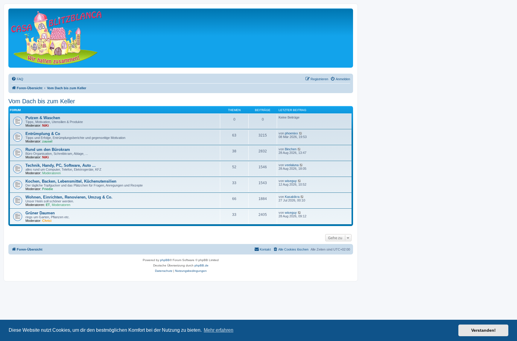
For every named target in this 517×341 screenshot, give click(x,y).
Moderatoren (51, 173)
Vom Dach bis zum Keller (41, 101)
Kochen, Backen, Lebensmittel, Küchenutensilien (70, 181)
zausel (47, 141)
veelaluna (292, 165)
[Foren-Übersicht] (56, 38)
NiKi (45, 125)
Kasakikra (292, 196)
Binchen (290, 149)
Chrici (46, 220)
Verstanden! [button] (483, 330)
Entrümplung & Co (42, 133)
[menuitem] (17, 79)
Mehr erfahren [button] (218, 330)
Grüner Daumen (40, 213)
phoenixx (291, 133)
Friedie (47, 189)
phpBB (165, 260)
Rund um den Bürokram (47, 149)
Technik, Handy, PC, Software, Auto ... (60, 165)
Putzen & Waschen (42, 118)
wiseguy (291, 181)
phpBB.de (201, 265)
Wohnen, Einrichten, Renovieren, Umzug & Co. (68, 197)
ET (48, 205)
